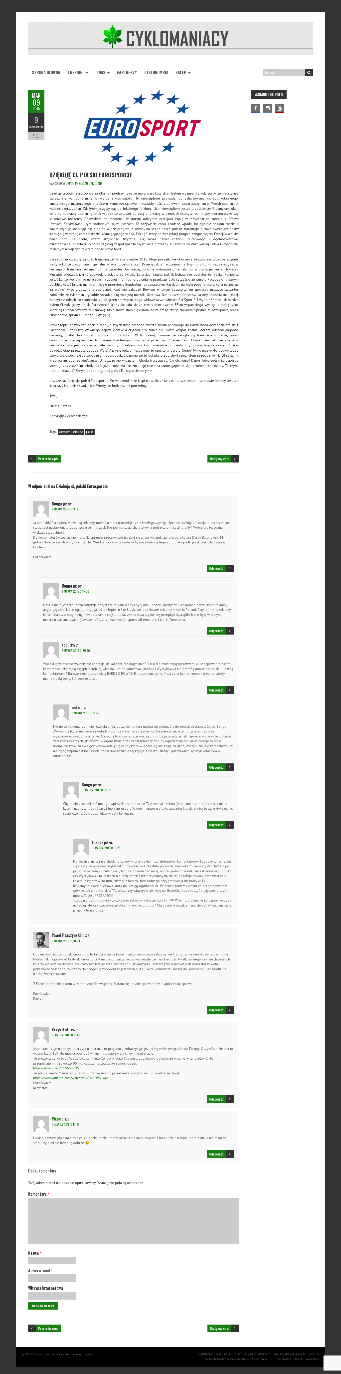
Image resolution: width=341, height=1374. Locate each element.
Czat (218, 1354)
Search (309, 72)
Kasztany (264, 1354)
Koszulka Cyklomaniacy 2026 (289, 1354)
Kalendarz (250, 1354)
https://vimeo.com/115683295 (56, 1068)
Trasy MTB (266, 1359)
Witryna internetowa (45, 1288)
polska (89, 432)
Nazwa (34, 1253)
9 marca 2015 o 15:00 (75, 591)
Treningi (76, 72)
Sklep (180, 72)
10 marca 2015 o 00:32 (96, 790)
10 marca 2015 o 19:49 (66, 1035)
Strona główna (46, 72)
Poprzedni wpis (48, 458)
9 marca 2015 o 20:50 (76, 650)
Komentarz (38, 1194)
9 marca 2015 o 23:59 (85, 713)
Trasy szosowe (283, 1359)
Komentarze (36, 126)
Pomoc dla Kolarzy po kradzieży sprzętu (227, 1359)
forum (237, 1354)
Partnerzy (127, 72)
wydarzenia (312, 1359)
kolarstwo (78, 432)
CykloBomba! (156, 72)
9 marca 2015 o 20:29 (66, 941)
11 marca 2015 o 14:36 (65, 1124)
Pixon (56, 1119)
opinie (70, 183)
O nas (100, 72)
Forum (227, 1354)
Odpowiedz (216, 568)
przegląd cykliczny (89, 183)
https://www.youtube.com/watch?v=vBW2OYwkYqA (70, 1078)
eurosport (64, 432)
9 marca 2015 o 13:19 (65, 509)
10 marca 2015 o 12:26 (106, 848)
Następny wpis (219, 458)
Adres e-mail (40, 1271)
